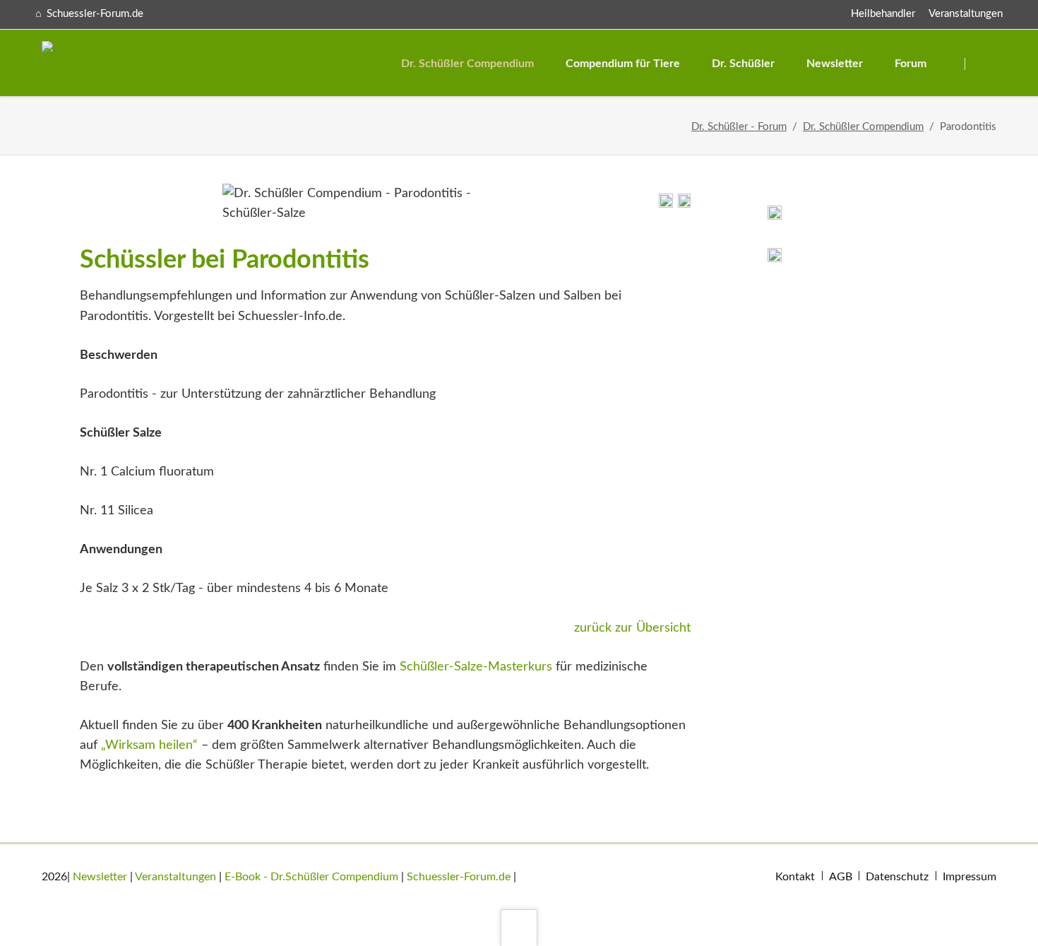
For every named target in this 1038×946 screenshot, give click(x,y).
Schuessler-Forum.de (459, 876)
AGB (840, 876)
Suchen (985, 64)
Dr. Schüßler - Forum (739, 127)
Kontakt (795, 876)
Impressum (969, 876)
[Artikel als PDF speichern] (684, 204)
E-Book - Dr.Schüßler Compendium (311, 876)
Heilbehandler (883, 13)
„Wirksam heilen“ (149, 745)
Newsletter (100, 876)
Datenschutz (897, 876)
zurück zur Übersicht (632, 628)
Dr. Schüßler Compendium (863, 127)
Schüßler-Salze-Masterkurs (476, 667)
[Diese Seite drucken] (666, 204)
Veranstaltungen (966, 13)
